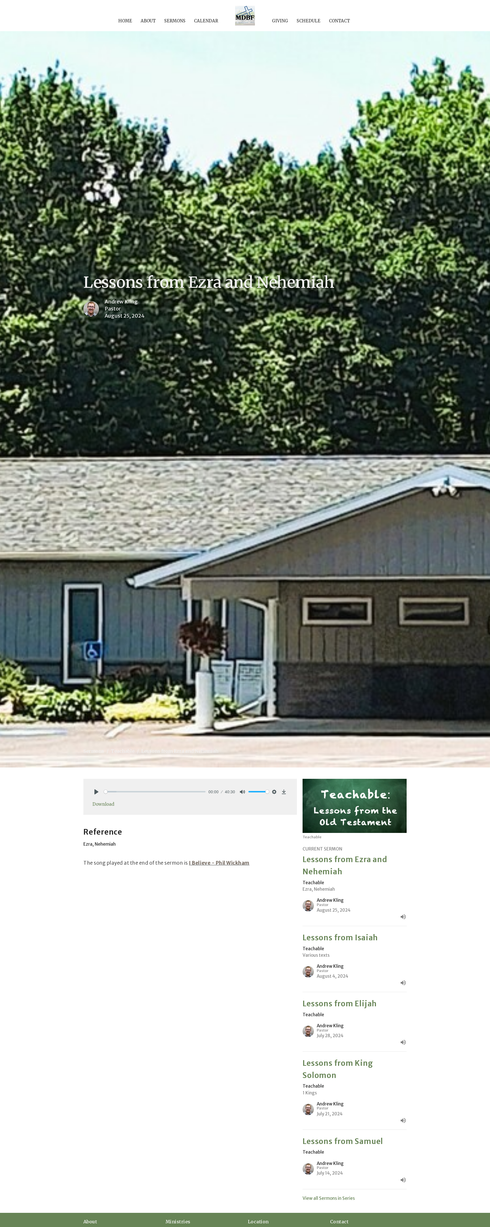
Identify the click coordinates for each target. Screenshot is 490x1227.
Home (125, 21)
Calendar (206, 21)
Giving (280, 21)
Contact (339, 21)
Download (103, 804)
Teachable (122, 751)
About (148, 21)
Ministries (178, 1221)
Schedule (308, 21)
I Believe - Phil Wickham (219, 863)
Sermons (174, 21)
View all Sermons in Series (329, 1198)
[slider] (155, 791)
